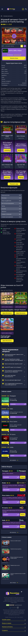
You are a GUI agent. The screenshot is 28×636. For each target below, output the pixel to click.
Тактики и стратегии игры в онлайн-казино (18, 574)
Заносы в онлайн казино (15, 540)
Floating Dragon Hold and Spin (5, 336)
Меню (2, 9)
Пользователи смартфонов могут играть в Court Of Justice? (13, 371)
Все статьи (13, 582)
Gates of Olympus (21, 136)
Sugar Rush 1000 (21, 164)
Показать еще (14, 184)
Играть (5, 404)
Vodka (11, 447)
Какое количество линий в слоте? (13, 364)
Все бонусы (13, 532)
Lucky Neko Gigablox (7, 309)
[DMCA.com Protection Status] (10, 605)
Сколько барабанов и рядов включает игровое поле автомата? (14, 360)
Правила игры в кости (15, 565)
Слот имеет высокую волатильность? (10, 376)
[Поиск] (26, 9)
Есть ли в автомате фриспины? (13, 380)
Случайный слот (21, 42)
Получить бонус (14, 58)
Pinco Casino (13, 421)
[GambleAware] (18, 605)
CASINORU (7, 150)
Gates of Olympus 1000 (7, 164)
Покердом (13, 396)
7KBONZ (21, 177)
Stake (11, 408)
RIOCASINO (21, 150)
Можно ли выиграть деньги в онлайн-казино (16, 558)
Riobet (4, 482)
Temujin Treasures (20, 309)
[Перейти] (1, 16)
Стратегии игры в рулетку (15, 548)
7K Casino (12, 434)
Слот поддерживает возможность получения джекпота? (13, 384)
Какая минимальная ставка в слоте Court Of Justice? (14, 355)
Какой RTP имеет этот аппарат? (13, 367)
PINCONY (7, 177)
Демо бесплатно (7, 132)
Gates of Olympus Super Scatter (7, 136)
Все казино (13, 460)
